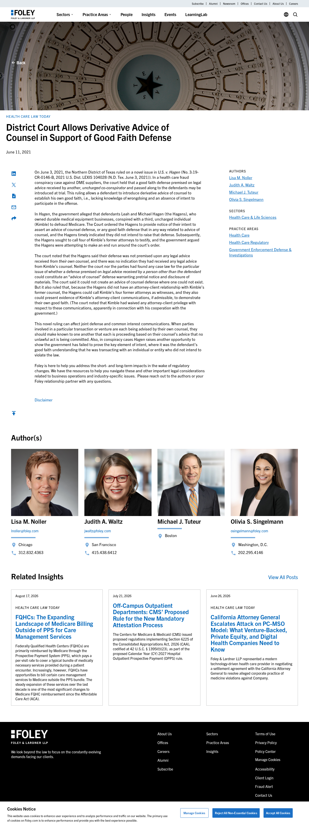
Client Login (264, 778)
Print (14, 196)
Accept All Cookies (278, 813)
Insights (148, 14)
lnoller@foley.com (24, 530)
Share (14, 218)
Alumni (213, 3)
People (127, 14)
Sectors (63, 14)
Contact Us (260, 3)
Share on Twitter (14, 185)
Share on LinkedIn (14, 173)
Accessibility (264, 769)
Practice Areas (95, 14)
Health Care (239, 235)
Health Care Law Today (28, 116)
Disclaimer (43, 399)
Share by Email (14, 207)
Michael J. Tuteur (243, 192)
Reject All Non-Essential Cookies (236, 813)
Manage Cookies (194, 813)
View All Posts (283, 577)
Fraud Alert (264, 786)
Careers (293, 3)
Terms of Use (265, 733)
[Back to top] (14, 414)
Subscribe (198, 3)
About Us (278, 3)
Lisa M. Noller (240, 177)
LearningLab (196, 14)
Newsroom (229, 3)
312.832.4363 (31, 552)
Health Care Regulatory (249, 242)
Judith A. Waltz (241, 184)
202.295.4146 (250, 552)
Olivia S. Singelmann (246, 199)
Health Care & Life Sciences (252, 217)
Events (170, 14)
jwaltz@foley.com (97, 530)
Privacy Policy (266, 742)
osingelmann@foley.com (249, 530)
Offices (245, 3)
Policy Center (265, 751)
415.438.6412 (104, 552)
